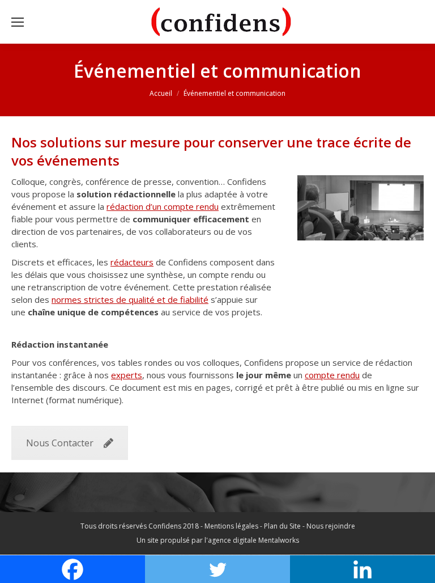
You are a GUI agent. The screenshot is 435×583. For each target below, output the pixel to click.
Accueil (161, 93)
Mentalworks (278, 540)
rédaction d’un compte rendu (162, 206)
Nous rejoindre (330, 526)
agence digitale (232, 540)
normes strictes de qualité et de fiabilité (130, 299)
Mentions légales (231, 526)
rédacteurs (131, 262)
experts (126, 375)
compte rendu (332, 375)
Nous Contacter (59, 443)
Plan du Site (282, 526)
